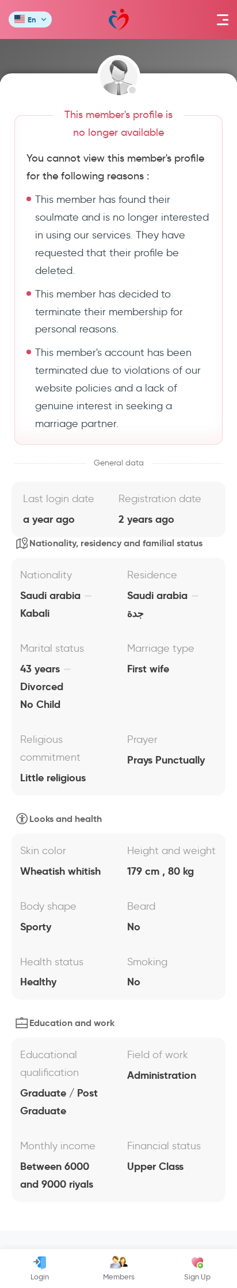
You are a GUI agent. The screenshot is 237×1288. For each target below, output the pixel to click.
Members (119, 1276)
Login (39, 1276)
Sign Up (197, 1276)
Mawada (119, 19)
